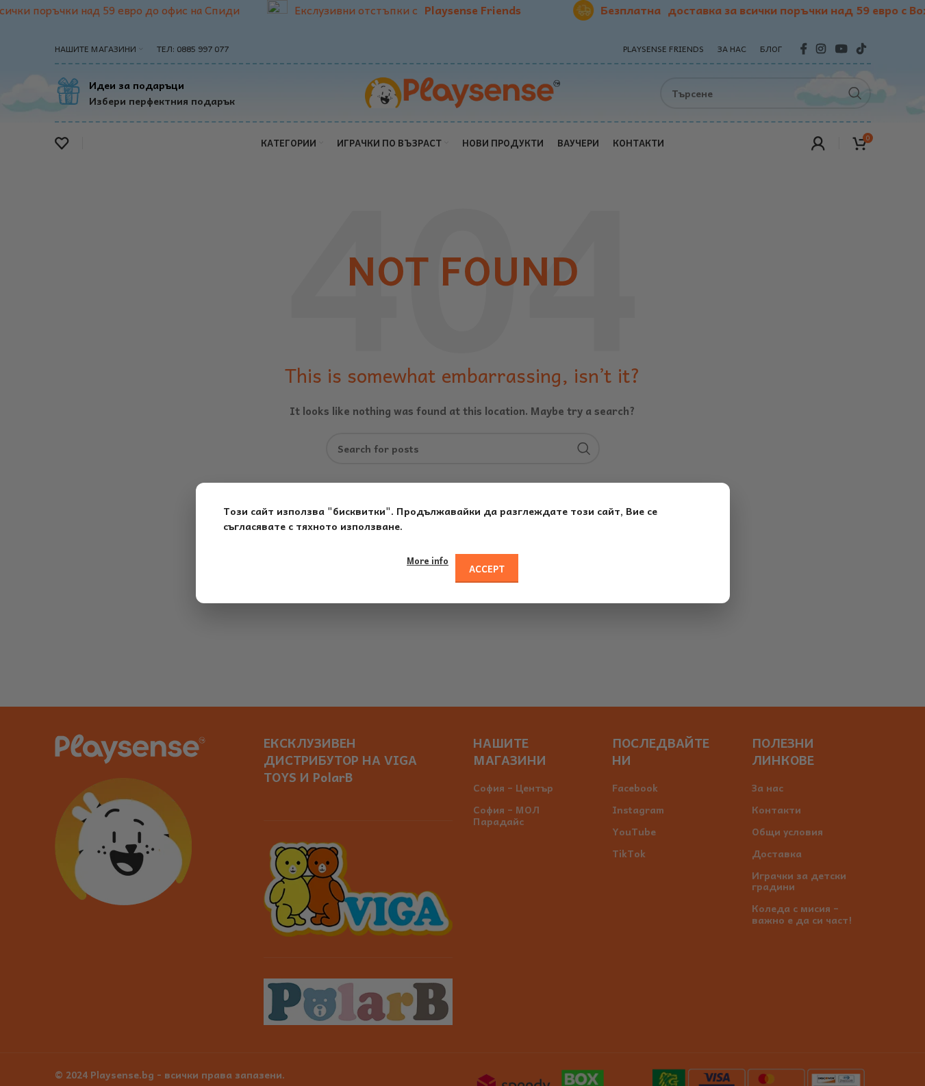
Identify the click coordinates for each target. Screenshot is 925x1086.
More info (427, 561)
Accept (487, 568)
